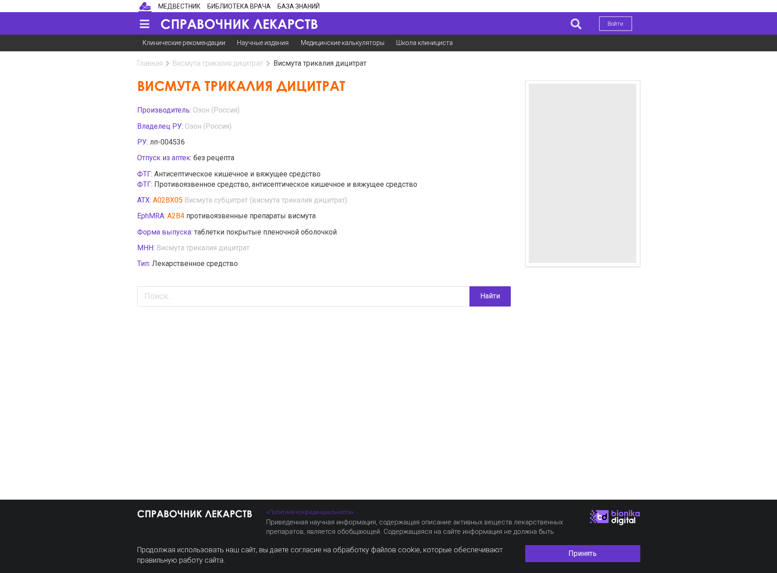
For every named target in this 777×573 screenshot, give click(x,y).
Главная (150, 63)
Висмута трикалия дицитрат (218, 63)
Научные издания (263, 42)
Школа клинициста (424, 42)
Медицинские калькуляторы (342, 42)
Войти (615, 23)
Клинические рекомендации (184, 42)
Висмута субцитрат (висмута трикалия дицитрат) (265, 200)
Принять (582, 553)
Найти (490, 296)
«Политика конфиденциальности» (310, 512)
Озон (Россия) (216, 110)
